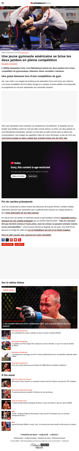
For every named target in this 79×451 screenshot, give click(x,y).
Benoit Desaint (24, 52)
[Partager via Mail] (15, 239)
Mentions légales (18, 438)
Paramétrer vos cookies (44, 438)
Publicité (43, 435)
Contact (54, 435)
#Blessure (8, 244)
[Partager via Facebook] (3, 239)
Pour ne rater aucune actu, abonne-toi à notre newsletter (26, 235)
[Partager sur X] (7, 239)
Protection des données (58, 438)
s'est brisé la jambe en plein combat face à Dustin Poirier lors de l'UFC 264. (34, 138)
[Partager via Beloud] (19, 239)
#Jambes (19, 244)
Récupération (13, 64)
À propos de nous (29, 435)
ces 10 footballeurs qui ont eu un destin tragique (49, 230)
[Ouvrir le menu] (3, 3)
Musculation (5, 64)
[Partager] (11, 239)
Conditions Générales (30, 438)
